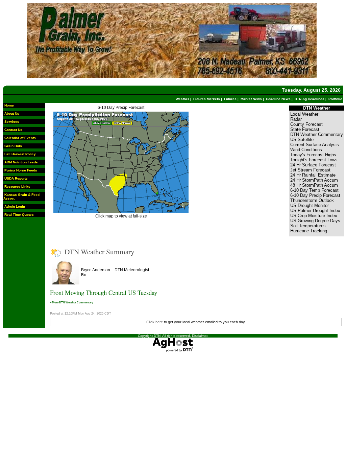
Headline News (278, 99)
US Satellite (302, 139)
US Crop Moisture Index (313, 215)
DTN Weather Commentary (316, 134)
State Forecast (304, 129)
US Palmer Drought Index (315, 210)
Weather (182, 99)
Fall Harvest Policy (20, 154)
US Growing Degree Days (315, 220)
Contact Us (13, 130)
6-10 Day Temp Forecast (314, 190)
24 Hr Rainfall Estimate (313, 175)
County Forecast (306, 124)
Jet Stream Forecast (310, 169)
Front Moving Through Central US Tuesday (103, 292)
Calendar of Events (20, 138)
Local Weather (304, 114)
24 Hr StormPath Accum (314, 180)
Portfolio (335, 99)
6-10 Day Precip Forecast (121, 107)
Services (11, 121)
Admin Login (14, 206)
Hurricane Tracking (308, 230)
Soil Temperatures (308, 225)
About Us (11, 113)
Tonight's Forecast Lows (314, 159)
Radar (296, 119)
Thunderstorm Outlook (312, 200)
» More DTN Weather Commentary (71, 302)
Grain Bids (13, 146)
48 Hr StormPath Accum (314, 185)
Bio (83, 275)
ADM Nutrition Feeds (21, 162)
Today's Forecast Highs (313, 154)
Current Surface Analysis (314, 144)
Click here (154, 322)
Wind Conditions (306, 149)
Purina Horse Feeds (20, 170)
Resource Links (17, 186)
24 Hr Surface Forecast (313, 164)
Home (9, 105)
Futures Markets (206, 99)
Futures (230, 99)
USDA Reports (16, 178)
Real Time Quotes (19, 214)
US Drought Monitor (309, 205)
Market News (251, 99)
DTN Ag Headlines (309, 99)
